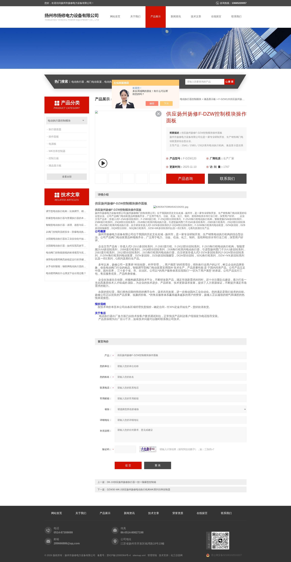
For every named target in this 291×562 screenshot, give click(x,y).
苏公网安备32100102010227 (226, 555)
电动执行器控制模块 (59, 120)
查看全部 (67, 176)
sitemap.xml (139, 555)
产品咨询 (185, 179)
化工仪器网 (177, 555)
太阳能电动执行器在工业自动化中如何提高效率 (67, 238)
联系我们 (236, 16)
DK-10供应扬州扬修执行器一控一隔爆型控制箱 (131, 482)
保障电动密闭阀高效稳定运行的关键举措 (67, 259)
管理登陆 (152, 555)
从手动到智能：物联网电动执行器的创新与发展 (67, 266)
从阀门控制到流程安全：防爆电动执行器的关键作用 (67, 232)
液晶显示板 (55, 165)
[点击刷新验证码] (147, 449)
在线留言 (216, 16)
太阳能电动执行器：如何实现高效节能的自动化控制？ (67, 245)
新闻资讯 (176, 16)
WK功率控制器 (57, 151)
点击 (83, 120)
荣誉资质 (177, 513)
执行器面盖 (55, 129)
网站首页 (115, 16)
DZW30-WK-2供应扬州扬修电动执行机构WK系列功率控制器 (138, 489)
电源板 (52, 143)
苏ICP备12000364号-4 (119, 555)
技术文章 (196, 16)
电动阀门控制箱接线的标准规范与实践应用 (67, 252)
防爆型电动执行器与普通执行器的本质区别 (67, 218)
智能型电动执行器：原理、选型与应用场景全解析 (67, 225)
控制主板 (54, 158)
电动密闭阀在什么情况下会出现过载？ (66, 273)
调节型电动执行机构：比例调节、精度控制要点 (67, 211)
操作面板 (54, 136)
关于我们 (135, 16)
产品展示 (156, 16)
